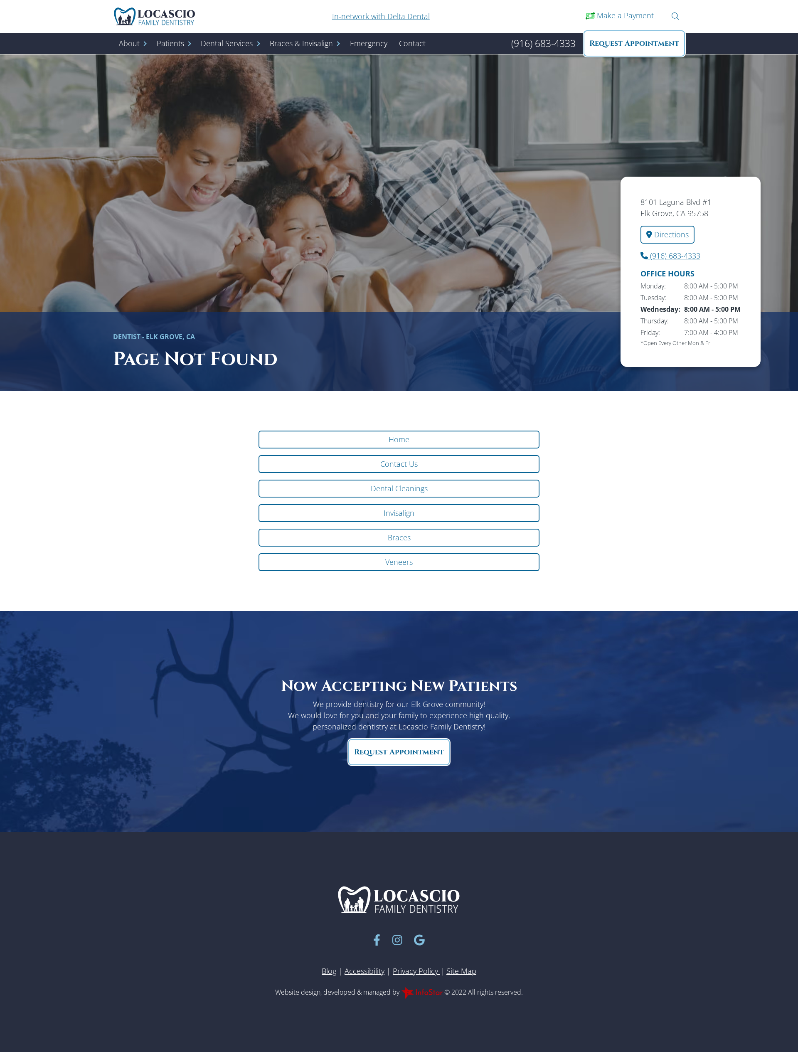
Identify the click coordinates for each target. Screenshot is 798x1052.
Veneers (399, 562)
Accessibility (364, 971)
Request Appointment (399, 752)
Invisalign (399, 513)
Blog (329, 971)
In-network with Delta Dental (381, 16)
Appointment (634, 43)
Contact (412, 43)
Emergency (368, 43)
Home (399, 439)
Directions (670, 234)
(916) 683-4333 (674, 256)
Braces (399, 537)
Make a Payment (625, 15)
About (129, 43)
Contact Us (399, 464)
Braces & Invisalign (301, 43)
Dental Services (227, 43)
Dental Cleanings (399, 488)
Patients (170, 43)
